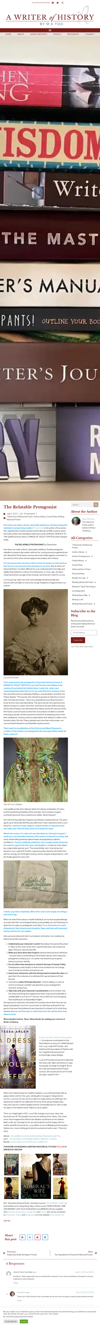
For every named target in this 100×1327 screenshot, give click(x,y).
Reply (15, 1283)
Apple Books (43, 1136)
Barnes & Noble (24, 1136)
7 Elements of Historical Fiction (20, 516)
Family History (78, 560)
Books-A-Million (50, 1139)
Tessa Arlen (39, 528)
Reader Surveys (79, 578)
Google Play (55, 1136)
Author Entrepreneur (81, 556)
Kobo (35, 1136)
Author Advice (40, 516)
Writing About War (80, 595)
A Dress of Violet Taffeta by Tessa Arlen (55, 1037)
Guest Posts (52, 516)
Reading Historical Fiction (82, 582)
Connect (90, 34)
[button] (50, 30)
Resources (73, 34)
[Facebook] (53, 3)
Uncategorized (78, 591)
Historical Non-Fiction (81, 569)
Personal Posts (78, 573)
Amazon (13, 1136)
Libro (34, 1142)
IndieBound (37, 1139)
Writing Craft (77, 599)
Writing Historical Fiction (82, 604)
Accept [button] (23, 1321)
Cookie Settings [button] (10, 1321)
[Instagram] (62, 3)
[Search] (96, 504)
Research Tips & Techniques (84, 586)
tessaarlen (21, 1292)
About (20, 34)
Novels (57, 34)
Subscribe (78, 640)
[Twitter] (57, 3)
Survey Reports (38, 34)
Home (8, 34)
